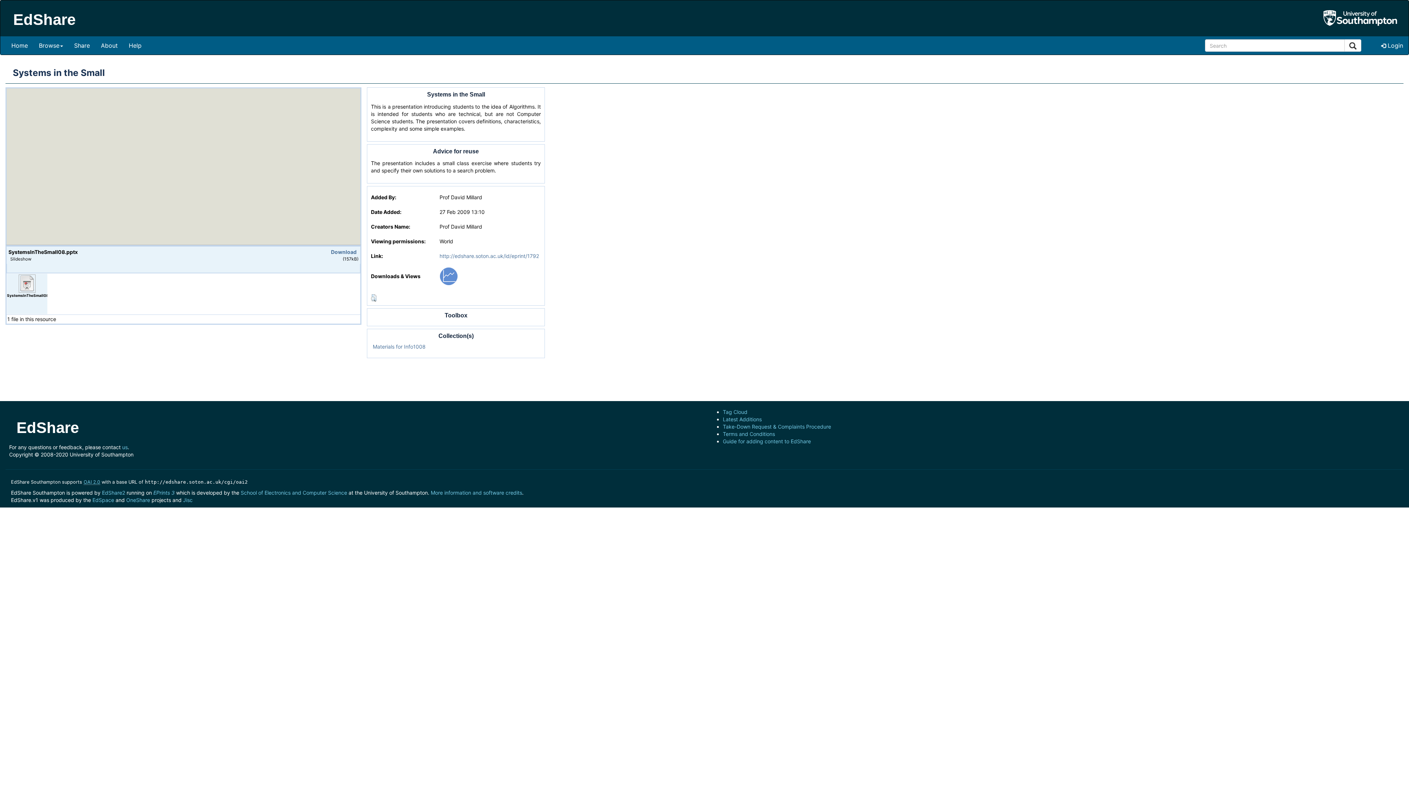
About (109, 45)
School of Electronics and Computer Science (294, 493)
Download (344, 252)
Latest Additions (742, 419)
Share (82, 45)
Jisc (188, 500)
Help (135, 45)
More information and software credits (476, 493)
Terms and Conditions (749, 434)
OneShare (138, 500)
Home (19, 45)
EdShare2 (113, 493)
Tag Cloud (735, 412)
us (125, 447)
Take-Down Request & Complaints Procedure (777, 426)
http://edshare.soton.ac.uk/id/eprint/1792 (489, 256)
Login (1394, 45)
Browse (49, 45)
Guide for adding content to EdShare (767, 441)
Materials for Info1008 (399, 346)
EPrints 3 (164, 493)
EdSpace (103, 500)
